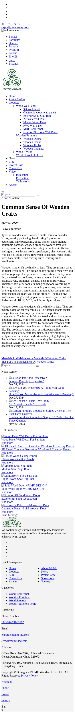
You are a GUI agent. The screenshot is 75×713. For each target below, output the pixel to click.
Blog (11, 161)
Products (14, 102)
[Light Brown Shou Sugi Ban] (19, 475)
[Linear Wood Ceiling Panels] (19, 455)
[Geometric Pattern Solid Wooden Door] (25, 505)
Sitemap (45, 581)
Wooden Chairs (32, 142)
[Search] (2, 191)
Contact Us (15, 168)
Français (13, 46)
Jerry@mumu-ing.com (14, 640)
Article (13, 184)
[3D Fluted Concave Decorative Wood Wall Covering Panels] (37, 446)
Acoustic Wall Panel (35, 119)
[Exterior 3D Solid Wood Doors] (20, 495)
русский (14, 49)
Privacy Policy (29, 675)
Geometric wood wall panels (39, 112)
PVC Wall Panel (32, 125)
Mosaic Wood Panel (34, 122)
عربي (12, 60)
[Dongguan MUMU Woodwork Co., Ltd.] (12, 89)
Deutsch (13, 43)
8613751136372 (10, 23)
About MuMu (17, 99)
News (12, 158)
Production (22, 178)
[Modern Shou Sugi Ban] (16, 465)
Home (12, 96)
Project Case (16, 165)
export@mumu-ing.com (15, 27)
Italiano (13, 53)
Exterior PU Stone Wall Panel (40, 132)
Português (14, 39)
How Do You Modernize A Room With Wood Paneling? (41, 394)
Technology (23, 181)
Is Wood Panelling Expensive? (26, 381)
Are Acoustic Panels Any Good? (27, 404)
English (13, 36)
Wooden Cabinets (33, 148)
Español (13, 63)
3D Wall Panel (31, 109)
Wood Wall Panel (26, 105)
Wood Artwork (24, 151)
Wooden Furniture (26, 135)
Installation (22, 174)
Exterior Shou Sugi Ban (37, 115)
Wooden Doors (32, 138)
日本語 (13, 56)
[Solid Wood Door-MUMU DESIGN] (24, 485)
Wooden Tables (32, 145)
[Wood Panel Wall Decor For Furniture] (24, 436)
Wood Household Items (29, 155)
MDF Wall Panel (33, 128)
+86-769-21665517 (12, 622)
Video (12, 171)
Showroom (47, 578)
